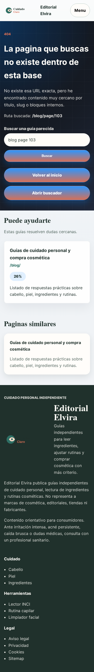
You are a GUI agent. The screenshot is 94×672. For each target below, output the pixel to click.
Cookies (16, 651)
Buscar (47, 156)
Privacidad (19, 645)
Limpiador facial (24, 617)
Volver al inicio (47, 175)
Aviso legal (19, 638)
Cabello (16, 569)
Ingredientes (20, 582)
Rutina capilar (21, 610)
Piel (12, 576)
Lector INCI (19, 604)
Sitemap (16, 658)
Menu (80, 10)
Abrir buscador (47, 192)
